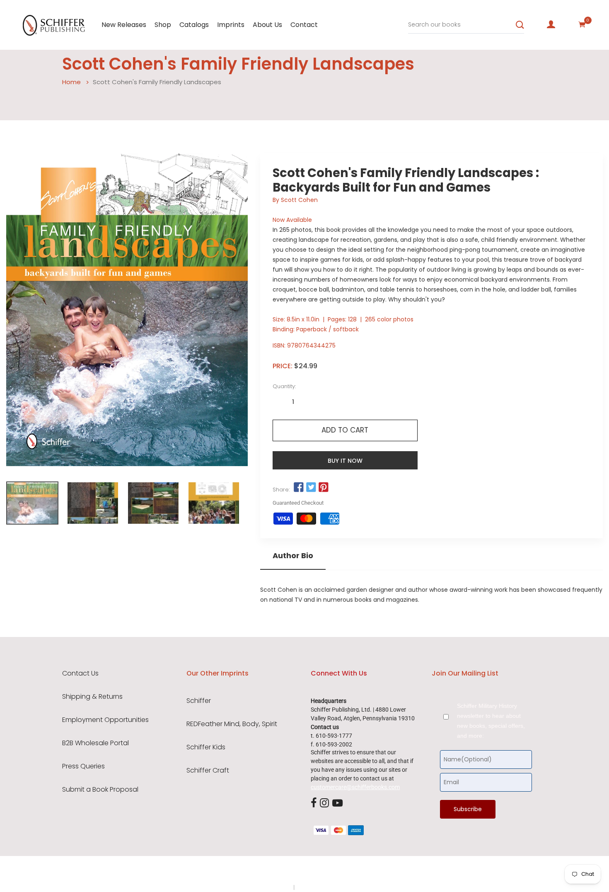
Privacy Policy (274, 887)
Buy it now (345, 461)
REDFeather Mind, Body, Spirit (231, 724)
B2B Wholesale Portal (95, 743)
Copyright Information (324, 887)
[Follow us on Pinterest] (323, 487)
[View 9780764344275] (32, 503)
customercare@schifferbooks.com (355, 787)
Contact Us (80, 673)
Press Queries (83, 766)
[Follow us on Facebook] (298, 487)
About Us (267, 24)
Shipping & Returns (92, 696)
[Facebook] (314, 803)
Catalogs (194, 24)
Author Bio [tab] (293, 556)
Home (71, 82)
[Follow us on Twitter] (311, 487)
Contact (304, 24)
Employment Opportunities (105, 720)
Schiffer (198, 701)
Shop (163, 24)
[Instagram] (324, 803)
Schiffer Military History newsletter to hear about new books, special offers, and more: (491, 720)
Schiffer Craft (207, 770)
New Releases (124, 24)
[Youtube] (337, 803)
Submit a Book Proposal (100, 789)
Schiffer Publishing (326, 871)
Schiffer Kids (205, 747)
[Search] (520, 25)
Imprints (230, 24)
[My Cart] (582, 24)
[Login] (551, 24)
